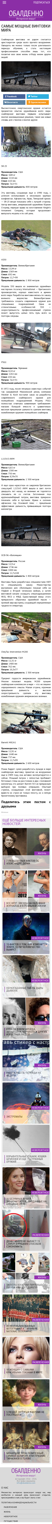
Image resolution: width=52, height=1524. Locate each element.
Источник (4, 812)
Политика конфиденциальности (18, 1502)
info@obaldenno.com (26, 1483)
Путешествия (11, 1521)
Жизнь (7, 1512)
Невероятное (11, 1516)
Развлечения (10, 1507)
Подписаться (41, 2)
